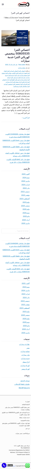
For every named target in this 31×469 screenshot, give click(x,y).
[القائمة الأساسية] (2, 4)
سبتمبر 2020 (25, 206)
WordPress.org (24, 388)
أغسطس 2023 (25, 199)
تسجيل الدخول (25, 381)
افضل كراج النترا (22, 73)
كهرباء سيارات (25, 365)
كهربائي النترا (23, 84)
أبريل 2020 (26, 220)
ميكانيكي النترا (23, 86)
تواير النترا (16, 75)
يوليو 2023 (26, 202)
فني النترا (17, 79)
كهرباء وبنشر (25, 369)
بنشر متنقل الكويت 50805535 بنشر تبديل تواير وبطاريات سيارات (17, 408)
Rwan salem (21, 64)
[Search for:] (15, 231)
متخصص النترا (16, 84)
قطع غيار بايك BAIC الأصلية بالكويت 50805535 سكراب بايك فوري (18, 161)
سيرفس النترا (13, 77)
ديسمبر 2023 (25, 191)
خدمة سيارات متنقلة (24, 417)
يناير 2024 (26, 188)
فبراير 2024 (26, 185)
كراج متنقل (26, 362)
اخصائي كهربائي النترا (12, 71)
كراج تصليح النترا (17, 82)
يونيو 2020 (26, 213)
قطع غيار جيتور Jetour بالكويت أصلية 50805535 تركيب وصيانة (17, 154)
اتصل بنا (28, 401)
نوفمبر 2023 (25, 195)
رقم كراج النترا (21, 77)
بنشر (28, 348)
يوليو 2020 (26, 209)
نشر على (11, 64)
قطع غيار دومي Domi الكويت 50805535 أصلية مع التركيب (16, 141)
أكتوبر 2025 (26, 174)
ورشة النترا (16, 86)
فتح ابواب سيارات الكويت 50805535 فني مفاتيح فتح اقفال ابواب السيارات (16, 424)
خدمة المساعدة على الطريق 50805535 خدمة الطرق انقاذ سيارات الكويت (16, 413)
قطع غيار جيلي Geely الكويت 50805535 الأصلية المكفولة (16, 148)
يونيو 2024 (26, 177)
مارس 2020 (25, 223)
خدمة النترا (11, 75)
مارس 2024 (25, 181)
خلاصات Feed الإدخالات (22, 384)
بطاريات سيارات (24, 344)
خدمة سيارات (25, 358)
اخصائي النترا (21, 71)
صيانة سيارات (23, 79)
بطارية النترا (8, 73)
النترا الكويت (15, 73)
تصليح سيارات (21, 68)
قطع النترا (11, 79)
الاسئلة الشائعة (26, 404)
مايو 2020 (26, 216)
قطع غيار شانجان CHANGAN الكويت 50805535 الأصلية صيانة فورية (17, 135)
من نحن (28, 428)
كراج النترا (24, 82)
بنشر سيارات (19, 433)
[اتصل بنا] (4, 465)
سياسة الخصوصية (25, 420)
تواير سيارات (25, 355)
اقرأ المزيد (26, 118)
